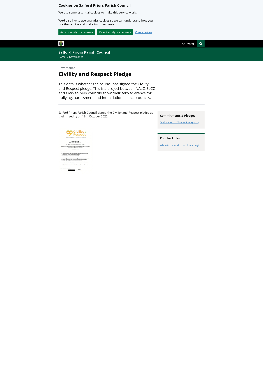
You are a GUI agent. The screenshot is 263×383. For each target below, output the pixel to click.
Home (61, 57)
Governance (76, 57)
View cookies (143, 32)
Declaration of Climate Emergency (179, 122)
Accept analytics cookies (76, 32)
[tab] (188, 43)
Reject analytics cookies (115, 32)
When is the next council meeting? (179, 145)
